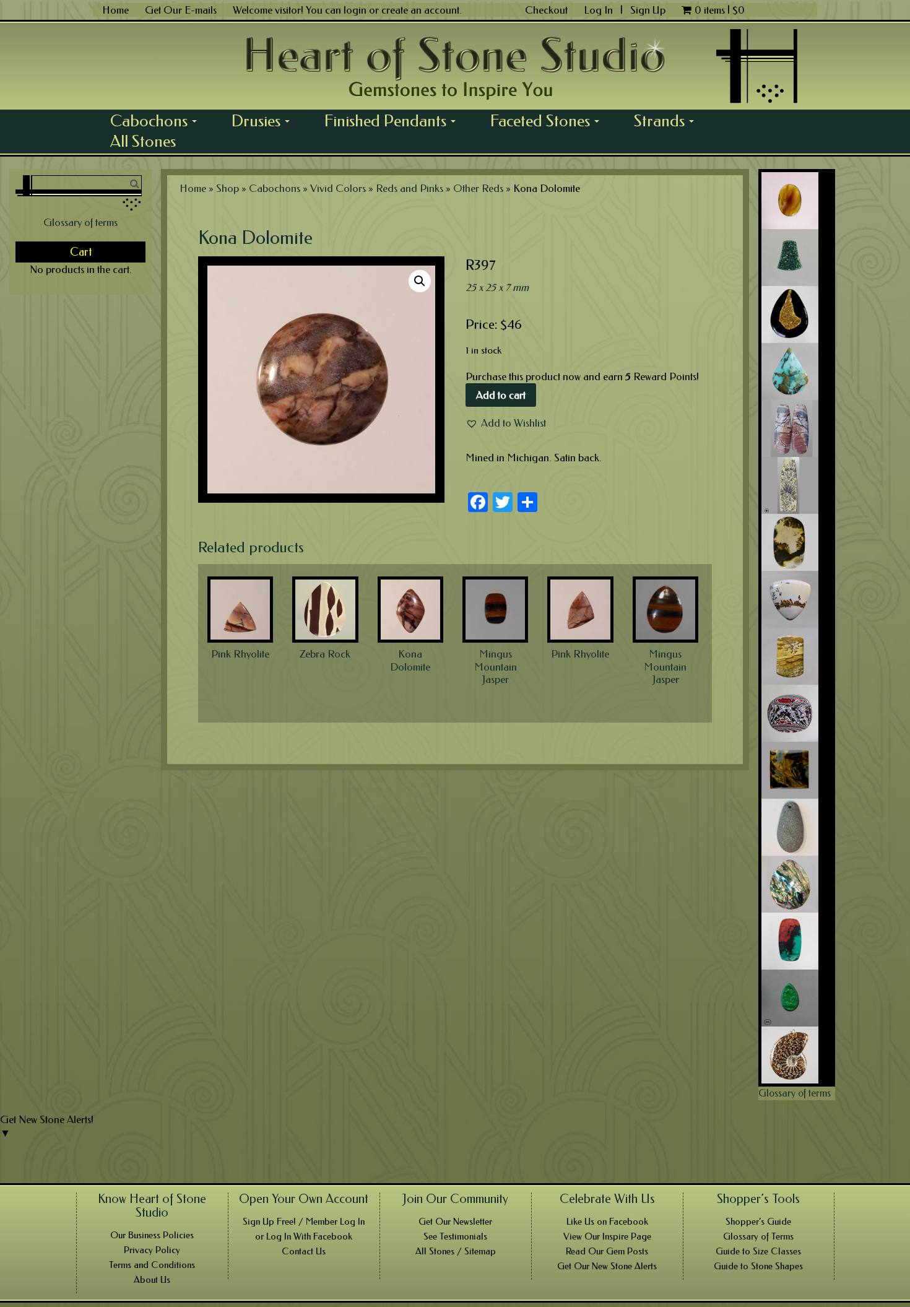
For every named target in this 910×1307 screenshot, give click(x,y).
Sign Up (647, 10)
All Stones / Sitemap (455, 1251)
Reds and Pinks (409, 188)
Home (115, 10)
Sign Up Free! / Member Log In (304, 1221)
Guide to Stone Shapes (758, 1266)
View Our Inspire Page (607, 1236)
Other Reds (478, 188)
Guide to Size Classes (758, 1251)
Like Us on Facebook (607, 1221)
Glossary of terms (80, 222)
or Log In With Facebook (303, 1236)
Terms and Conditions (152, 1264)
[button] (506, 423)
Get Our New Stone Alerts (607, 1266)
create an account (420, 10)
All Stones (143, 141)
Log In (599, 10)
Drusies (265, 120)
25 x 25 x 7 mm (497, 287)
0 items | (720, 10)
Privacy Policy (152, 1250)
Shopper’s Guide (758, 1221)
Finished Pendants (394, 120)
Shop (227, 188)
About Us (152, 1279)
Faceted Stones (549, 120)
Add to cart (501, 395)
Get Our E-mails (181, 10)
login (355, 10)
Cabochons (158, 120)
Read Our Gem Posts (607, 1251)
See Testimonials (455, 1236)
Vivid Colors (338, 188)
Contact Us (304, 1251)
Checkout (546, 10)
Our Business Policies (152, 1235)
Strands (668, 120)
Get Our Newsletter (455, 1221)
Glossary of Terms (758, 1236)
